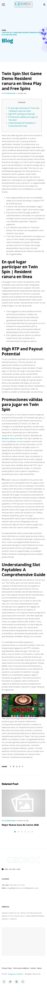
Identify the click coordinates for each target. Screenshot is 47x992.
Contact (33, 968)
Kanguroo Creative (15, 974)
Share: (4, 766)
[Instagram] (23, 981)
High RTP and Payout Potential (21, 114)
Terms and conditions (21, 968)
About (39, 968)
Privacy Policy (7, 968)
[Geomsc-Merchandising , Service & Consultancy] (23, 4)
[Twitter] (10, 981)
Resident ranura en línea (12, 438)
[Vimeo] (16, 981)
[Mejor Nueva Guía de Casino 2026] (23, 803)
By (9, 93)
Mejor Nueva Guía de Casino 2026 (20, 824)
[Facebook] (4, 981)
